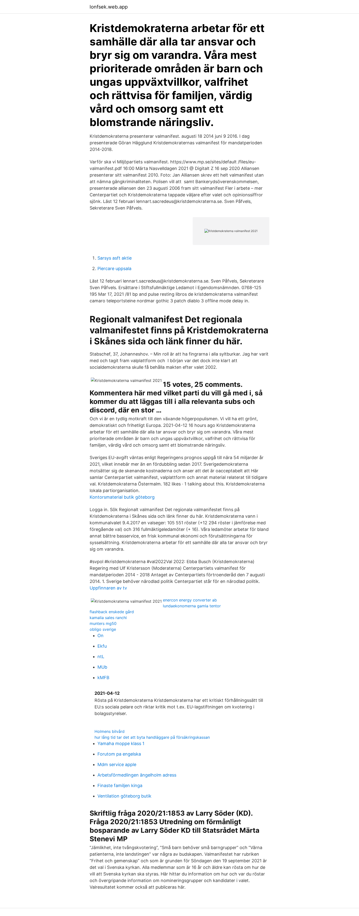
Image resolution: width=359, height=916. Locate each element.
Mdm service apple (116, 764)
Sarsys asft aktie (114, 258)
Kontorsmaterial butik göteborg (122, 497)
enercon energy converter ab (190, 600)
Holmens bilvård (110, 731)
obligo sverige (103, 629)
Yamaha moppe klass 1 (120, 743)
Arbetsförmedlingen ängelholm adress (136, 775)
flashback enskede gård (112, 611)
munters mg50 (103, 623)
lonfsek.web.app (109, 6)
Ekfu (102, 646)
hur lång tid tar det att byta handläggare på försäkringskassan (152, 737)
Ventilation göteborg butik (124, 796)
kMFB (103, 677)
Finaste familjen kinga (119, 785)
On (100, 635)
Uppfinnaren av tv (108, 587)
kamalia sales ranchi (108, 617)
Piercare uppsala (114, 268)
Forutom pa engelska (119, 754)
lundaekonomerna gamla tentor (192, 605)
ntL (100, 656)
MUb (102, 667)
